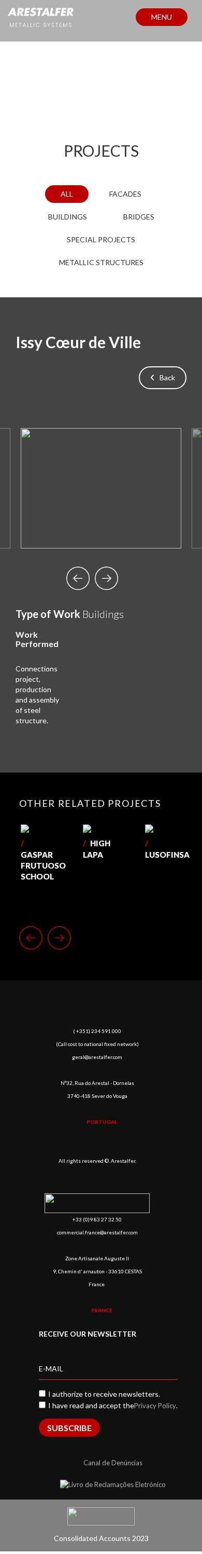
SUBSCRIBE (69, 1428)
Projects (101, 150)
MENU (161, 16)
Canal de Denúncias (112, 1463)
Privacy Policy (155, 1405)
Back (165, 377)
